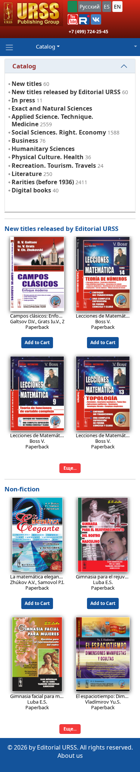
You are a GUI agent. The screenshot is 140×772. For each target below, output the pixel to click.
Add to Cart (37, 342)
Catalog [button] (45, 46)
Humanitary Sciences (43, 149)
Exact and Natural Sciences (52, 108)
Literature (27, 174)
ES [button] (107, 6)
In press (23, 100)
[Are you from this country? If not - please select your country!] (72, 6)
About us (70, 755)
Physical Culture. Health (48, 157)
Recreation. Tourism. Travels (54, 165)
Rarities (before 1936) (43, 182)
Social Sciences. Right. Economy (59, 132)
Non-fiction (22, 489)
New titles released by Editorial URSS (66, 92)
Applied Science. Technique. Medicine (52, 120)
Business (25, 140)
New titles (27, 84)
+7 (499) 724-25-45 (88, 31)
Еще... (70, 468)
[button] (73, 19)
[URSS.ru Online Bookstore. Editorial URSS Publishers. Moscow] (31, 13)
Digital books (31, 190)
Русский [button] (90, 6)
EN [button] (117, 6)
